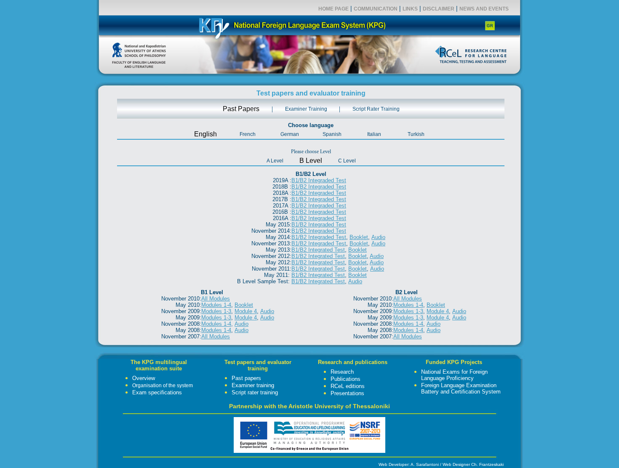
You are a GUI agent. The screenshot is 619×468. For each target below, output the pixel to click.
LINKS (410, 9)
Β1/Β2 (318, 243)
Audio (378, 237)
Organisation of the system (162, 385)
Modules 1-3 (216, 311)
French (248, 134)
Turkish (416, 134)
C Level (347, 161)
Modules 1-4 (216, 324)
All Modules (215, 298)
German (289, 134)
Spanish (332, 134)
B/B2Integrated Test (318, 269)
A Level (275, 161)
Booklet (359, 237)
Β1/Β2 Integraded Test (318, 180)
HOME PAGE (333, 9)
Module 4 (246, 311)
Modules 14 (408, 330)
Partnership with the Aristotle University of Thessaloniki (309, 406)
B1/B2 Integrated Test (318, 250)
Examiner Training (306, 109)
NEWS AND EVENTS (484, 9)
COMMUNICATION (376, 9)
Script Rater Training (376, 109)
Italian (374, 134)
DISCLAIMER (438, 9)
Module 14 (216, 330)
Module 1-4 (216, 305)
